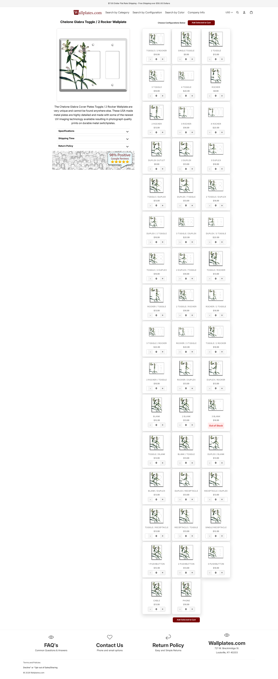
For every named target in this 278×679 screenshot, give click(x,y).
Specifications (66, 130)
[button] (156, 39)
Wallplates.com (37, 672)
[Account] (244, 12)
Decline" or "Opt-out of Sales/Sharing (40, 667)
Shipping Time (66, 138)
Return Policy (65, 145)
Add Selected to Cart (201, 23)
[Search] (237, 12)
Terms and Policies (31, 662)
